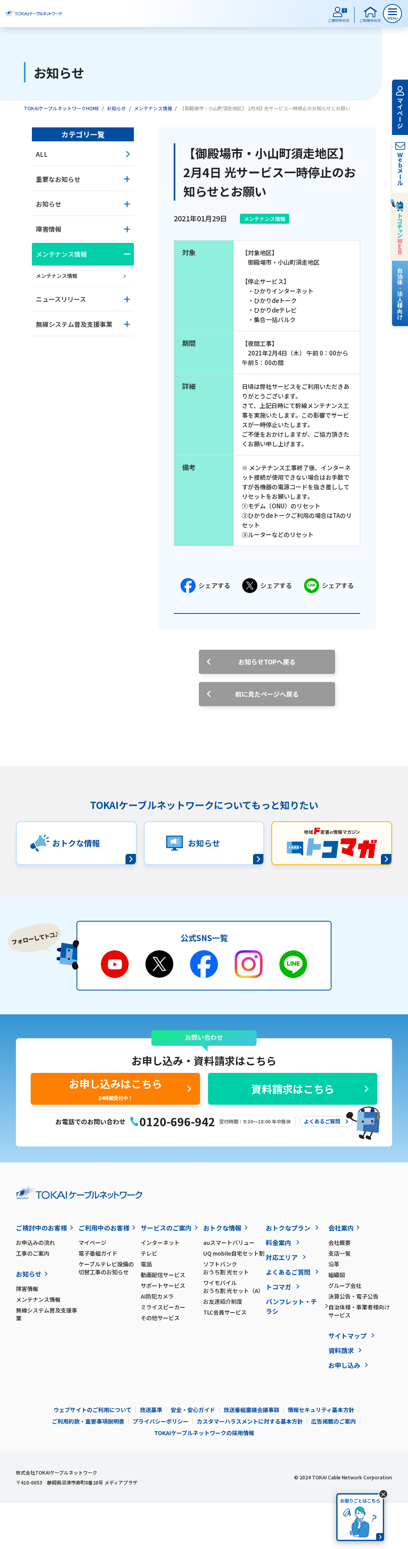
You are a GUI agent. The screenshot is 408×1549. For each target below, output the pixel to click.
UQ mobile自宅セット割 (234, 1253)
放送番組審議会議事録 (251, 1409)
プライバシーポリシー (160, 1421)
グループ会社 (344, 1285)
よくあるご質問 (288, 1272)
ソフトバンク (226, 1268)
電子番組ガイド (98, 1253)
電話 (146, 1264)
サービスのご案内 (166, 1228)
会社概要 (339, 1242)
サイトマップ (347, 1335)
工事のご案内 (32, 1253)
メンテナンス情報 (153, 108)
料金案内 (278, 1242)
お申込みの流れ (35, 1242)
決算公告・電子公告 (353, 1296)
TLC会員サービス (225, 1312)
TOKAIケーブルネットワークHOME (61, 108)
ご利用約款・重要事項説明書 (88, 1421)
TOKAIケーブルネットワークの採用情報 (204, 1433)
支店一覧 (339, 1253)
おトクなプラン (288, 1228)
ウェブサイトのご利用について (92, 1409)
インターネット (160, 1242)
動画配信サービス (163, 1275)
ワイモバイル (233, 1287)
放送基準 (151, 1409)
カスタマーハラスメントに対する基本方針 (250, 1421)
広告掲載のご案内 (333, 1421)
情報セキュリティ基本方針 (321, 1409)
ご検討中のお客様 (41, 1228)
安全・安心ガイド (193, 1409)
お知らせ (116, 108)
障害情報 (27, 1289)
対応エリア (282, 1257)
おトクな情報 (222, 1228)
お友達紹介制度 (222, 1301)
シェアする (214, 585)
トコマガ (278, 1286)
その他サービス (160, 1318)
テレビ (149, 1253)
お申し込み (344, 1365)
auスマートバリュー (229, 1242)
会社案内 (341, 1228)
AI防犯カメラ (157, 1296)
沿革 (333, 1264)
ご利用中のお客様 (103, 1228)
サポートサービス (163, 1285)
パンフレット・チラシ (291, 1306)
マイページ (92, 1242)
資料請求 (341, 1350)
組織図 (336, 1275)
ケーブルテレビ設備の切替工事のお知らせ (106, 1268)
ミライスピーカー (163, 1307)
